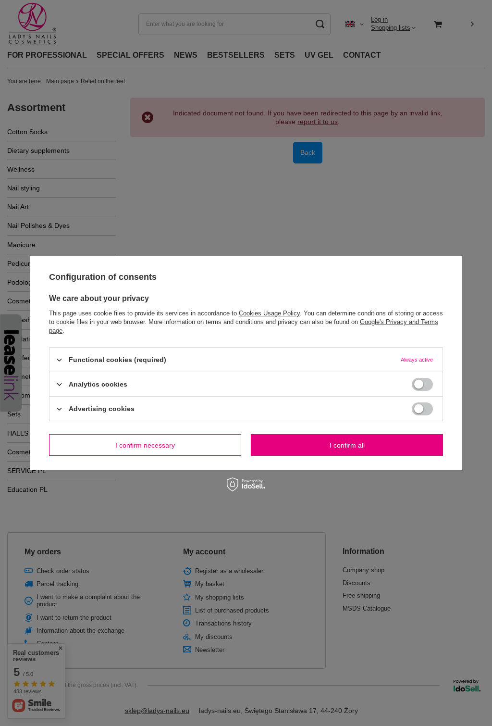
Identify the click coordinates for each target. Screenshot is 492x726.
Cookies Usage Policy (269, 313)
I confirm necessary (145, 445)
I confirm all (347, 445)
